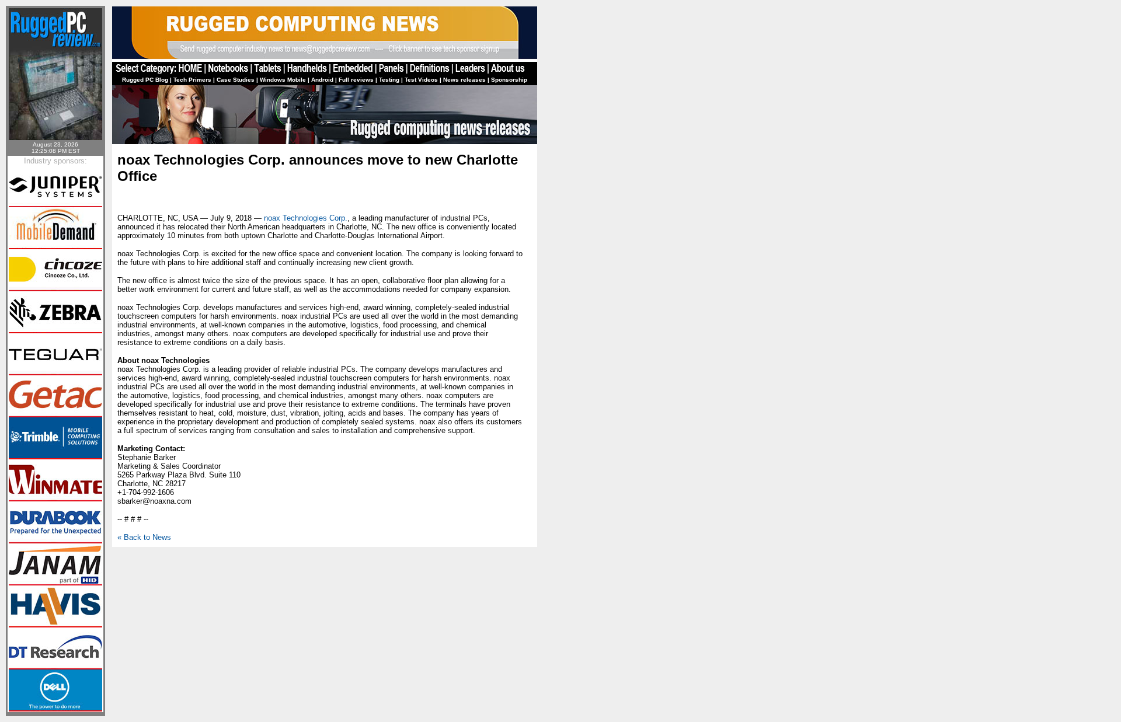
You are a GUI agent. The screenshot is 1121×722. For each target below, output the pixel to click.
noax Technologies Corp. (305, 218)
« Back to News (144, 537)
